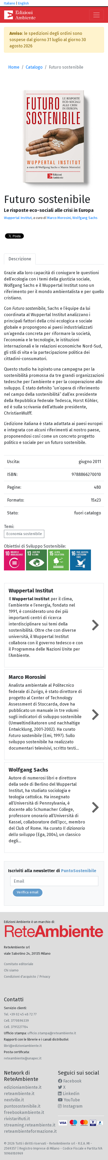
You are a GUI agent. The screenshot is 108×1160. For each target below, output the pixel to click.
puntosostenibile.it (22, 1106)
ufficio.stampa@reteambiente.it (52, 1033)
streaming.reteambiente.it (29, 1125)
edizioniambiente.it (22, 1087)
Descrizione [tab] (19, 258)
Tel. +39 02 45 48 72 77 (20, 1014)
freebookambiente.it (24, 1112)
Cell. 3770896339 (16, 1020)
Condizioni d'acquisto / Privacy (27, 976)
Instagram (72, 1106)
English (23, 3)
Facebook (72, 1081)
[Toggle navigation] (96, 15)
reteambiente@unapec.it (22, 1058)
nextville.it (14, 1099)
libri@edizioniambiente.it (23, 1046)
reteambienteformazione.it (30, 1131)
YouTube (71, 1099)
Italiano (9, 3)
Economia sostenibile (24, 534)
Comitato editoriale (18, 964)
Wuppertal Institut (18, 218)
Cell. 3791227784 (16, 1027)
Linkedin (70, 1093)
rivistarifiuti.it (17, 1118)
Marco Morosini (59, 218)
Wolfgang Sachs (85, 218)
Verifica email (28, 892)
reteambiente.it (19, 1093)
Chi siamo (11, 970)
